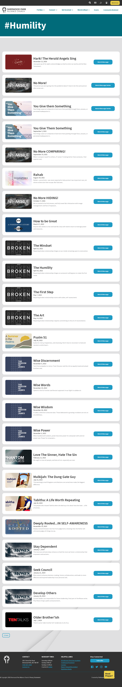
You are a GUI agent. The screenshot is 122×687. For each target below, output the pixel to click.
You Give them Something (52, 106)
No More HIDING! (45, 198)
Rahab (38, 174)
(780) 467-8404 (27, 665)
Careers (63, 665)
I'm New (40, 10)
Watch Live (115, 3)
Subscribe (100, 660)
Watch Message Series (103, 85)
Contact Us (25, 667)
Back (6, 635)
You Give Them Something (52, 128)
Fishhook (101, 677)
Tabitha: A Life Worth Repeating (56, 500)
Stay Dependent (45, 546)
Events (96, 10)
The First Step (43, 292)
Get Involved (66, 10)
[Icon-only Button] (90, 2)
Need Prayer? (109, 674)
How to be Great (45, 221)
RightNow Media (66, 669)
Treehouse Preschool (67, 663)
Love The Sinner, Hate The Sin (55, 455)
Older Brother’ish (46, 617)
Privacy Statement (35, 677)
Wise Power (41, 430)
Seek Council (42, 570)
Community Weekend (110, 10)
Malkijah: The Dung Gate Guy (54, 477)
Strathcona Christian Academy (70, 660)
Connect (52, 10)
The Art (38, 315)
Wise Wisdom (43, 407)
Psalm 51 (40, 337)
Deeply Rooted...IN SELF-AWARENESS (60, 523)
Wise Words (41, 385)
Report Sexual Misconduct (69, 667)
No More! (40, 83)
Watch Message (103, 62)
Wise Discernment (46, 360)
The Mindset (42, 245)
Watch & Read (83, 10)
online (50, 667)
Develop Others (44, 593)
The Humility (42, 267)
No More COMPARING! (49, 151)
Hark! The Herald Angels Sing (54, 58)
